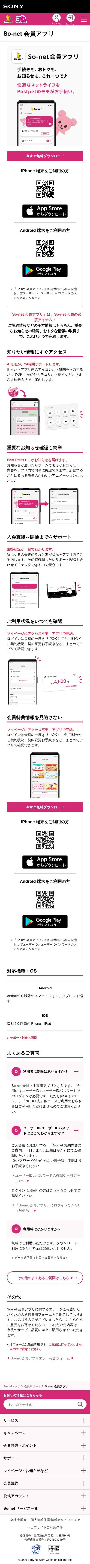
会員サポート (32, 1386)
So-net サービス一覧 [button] (20, 1508)
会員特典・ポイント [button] (20, 1445)
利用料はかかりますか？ (38, 1228)
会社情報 (16, 1519)
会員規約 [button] (10, 1483)
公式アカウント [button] (16, 1495)
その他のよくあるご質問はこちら (43, 1277)
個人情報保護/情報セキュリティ (54, 1519)
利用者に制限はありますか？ (41, 1071)
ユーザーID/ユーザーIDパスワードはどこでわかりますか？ (43, 1130)
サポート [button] (10, 1457)
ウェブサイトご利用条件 (45, 1527)
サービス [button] (10, 1420)
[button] (83, 19)
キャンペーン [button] (14, 1432)
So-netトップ (11, 1386)
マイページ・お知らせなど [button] (25, 1470)
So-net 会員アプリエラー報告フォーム (40, 1358)
